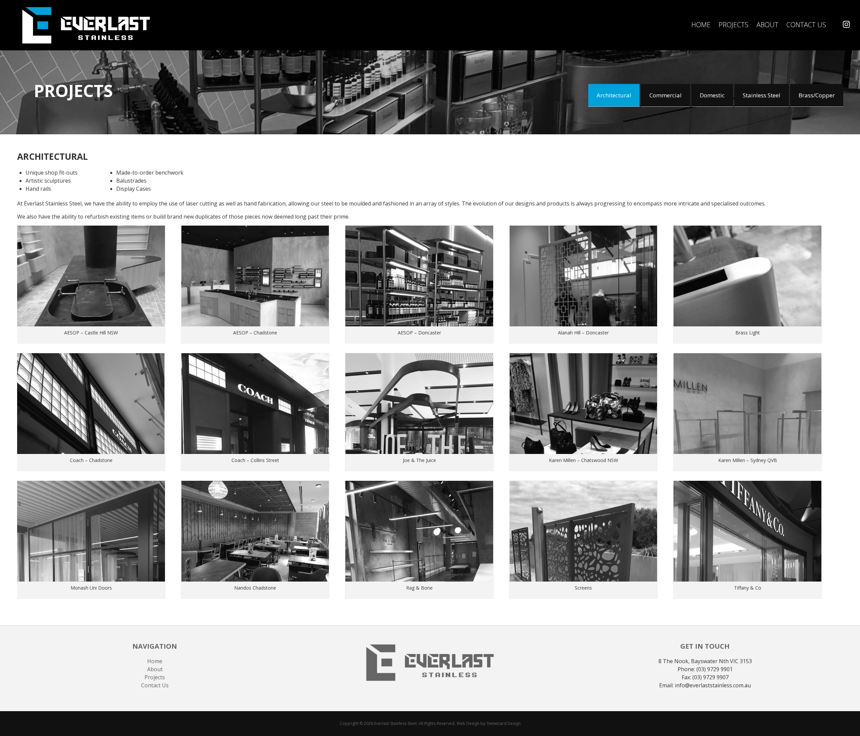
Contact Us (806, 24)
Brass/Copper (817, 95)
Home (701, 24)
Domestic (712, 95)
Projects (733, 24)
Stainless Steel (761, 95)
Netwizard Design (504, 723)
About (767, 24)
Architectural (614, 95)
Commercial (665, 95)
